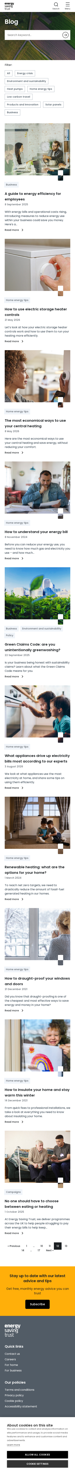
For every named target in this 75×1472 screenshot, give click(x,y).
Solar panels (53, 104)
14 (23, 1250)
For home (11, 1365)
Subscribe (37, 1304)
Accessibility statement (21, 1406)
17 (39, 1250)
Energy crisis (25, 73)
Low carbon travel (18, 96)
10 (41, 1246)
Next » (50, 1250)
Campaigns (13, 1192)
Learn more (13, 1444)
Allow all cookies (37, 1454)
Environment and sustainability (26, 81)
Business (12, 112)
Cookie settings (38, 1464)
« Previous (14, 1246)
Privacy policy (14, 1395)
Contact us (12, 1354)
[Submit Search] (65, 35)
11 (50, 1246)
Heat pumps (15, 89)
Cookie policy (14, 1401)
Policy (9, 635)
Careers (10, 1359)
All (8, 73)
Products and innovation (22, 104)
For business (13, 1370)
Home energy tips (41, 89)
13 (66, 1246)
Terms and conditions (19, 1390)
